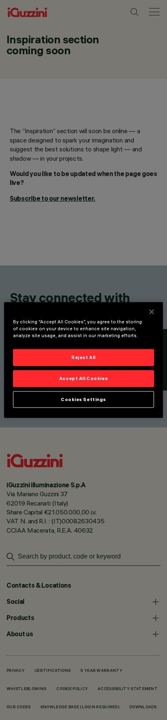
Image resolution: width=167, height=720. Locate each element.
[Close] (152, 312)
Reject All (83, 357)
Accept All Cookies (83, 378)
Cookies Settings (83, 399)
